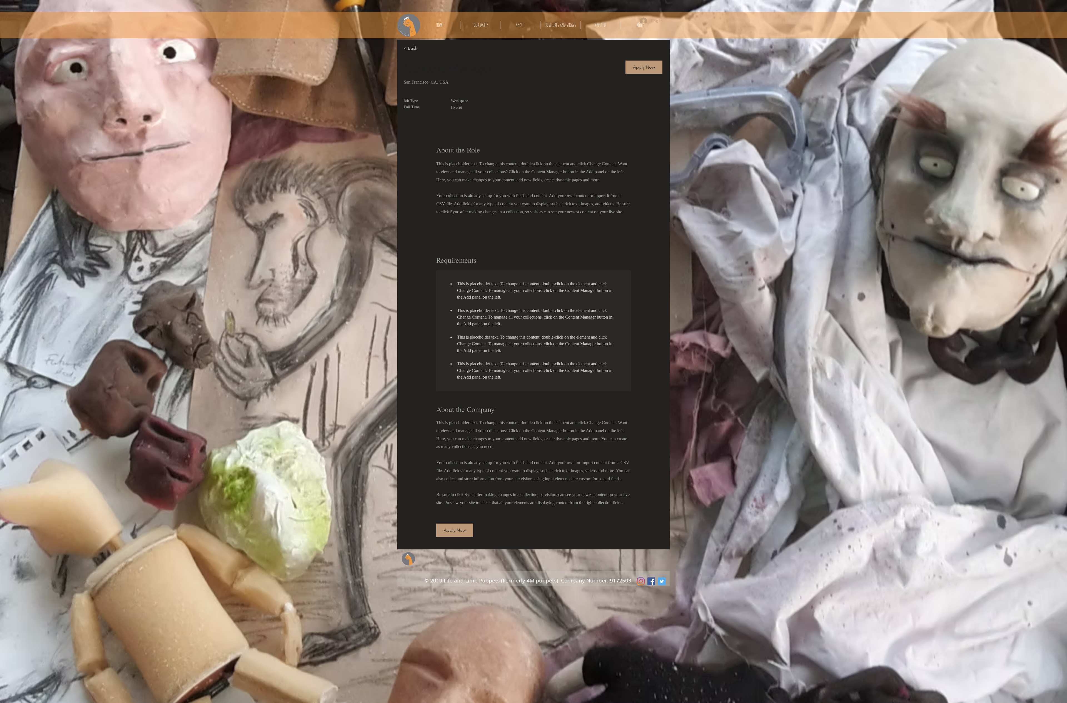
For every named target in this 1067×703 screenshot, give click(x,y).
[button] (643, 67)
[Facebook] (651, 581)
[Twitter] (662, 581)
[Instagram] (641, 581)
